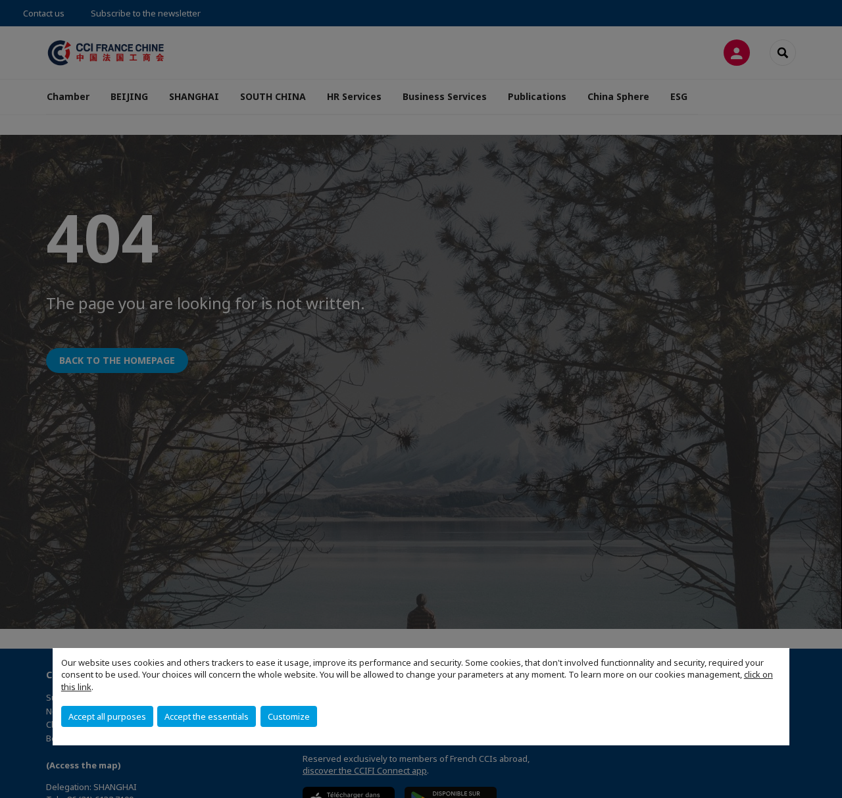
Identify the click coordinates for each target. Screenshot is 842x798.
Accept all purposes (107, 716)
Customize (289, 716)
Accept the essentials (206, 716)
